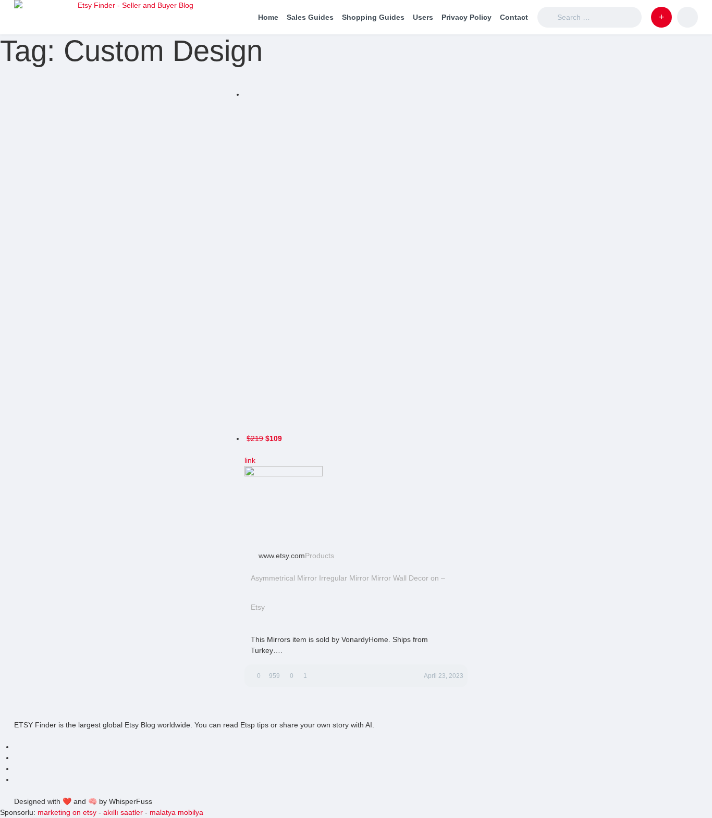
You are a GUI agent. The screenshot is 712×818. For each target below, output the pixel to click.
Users (423, 17)
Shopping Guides (373, 17)
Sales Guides (310, 17)
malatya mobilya (176, 812)
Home (268, 17)
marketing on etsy (67, 812)
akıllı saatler (123, 812)
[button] (661, 17)
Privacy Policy (466, 17)
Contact (514, 17)
